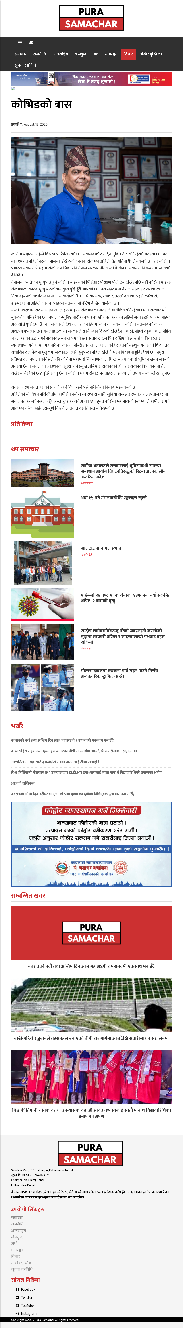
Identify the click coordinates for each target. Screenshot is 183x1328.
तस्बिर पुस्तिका (151, 54)
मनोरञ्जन (111, 54)
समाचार (21, 54)
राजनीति (39, 54)
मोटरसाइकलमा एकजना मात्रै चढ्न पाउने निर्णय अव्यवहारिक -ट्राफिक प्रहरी (119, 673)
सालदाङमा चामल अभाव (101, 548)
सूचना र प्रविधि (25, 65)
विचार (128, 54)
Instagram (29, 1314)
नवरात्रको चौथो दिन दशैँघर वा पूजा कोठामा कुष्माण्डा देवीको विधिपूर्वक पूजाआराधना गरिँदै (72, 794)
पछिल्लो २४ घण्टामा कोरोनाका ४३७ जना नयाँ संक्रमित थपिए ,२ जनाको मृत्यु (126, 598)
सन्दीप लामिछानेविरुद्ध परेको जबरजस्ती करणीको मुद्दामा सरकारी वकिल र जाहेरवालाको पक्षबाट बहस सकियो (123, 636)
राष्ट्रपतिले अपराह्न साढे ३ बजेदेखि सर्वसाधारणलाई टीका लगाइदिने (56, 762)
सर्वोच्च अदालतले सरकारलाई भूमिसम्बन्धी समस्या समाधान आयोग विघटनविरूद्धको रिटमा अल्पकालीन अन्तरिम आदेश (123, 471)
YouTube (27, 1306)
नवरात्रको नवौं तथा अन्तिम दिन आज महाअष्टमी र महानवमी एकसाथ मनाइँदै (62, 740)
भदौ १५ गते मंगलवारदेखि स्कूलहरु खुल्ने (114, 497)
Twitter (27, 1298)
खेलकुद (80, 54)
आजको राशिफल (23, 783)
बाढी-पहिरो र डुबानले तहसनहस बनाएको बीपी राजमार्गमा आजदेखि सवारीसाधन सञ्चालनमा (74, 751)
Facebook (28, 1290)
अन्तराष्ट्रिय (60, 54)
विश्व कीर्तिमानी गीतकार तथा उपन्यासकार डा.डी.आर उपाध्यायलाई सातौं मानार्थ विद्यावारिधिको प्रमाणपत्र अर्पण (86, 773)
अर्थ (95, 54)
